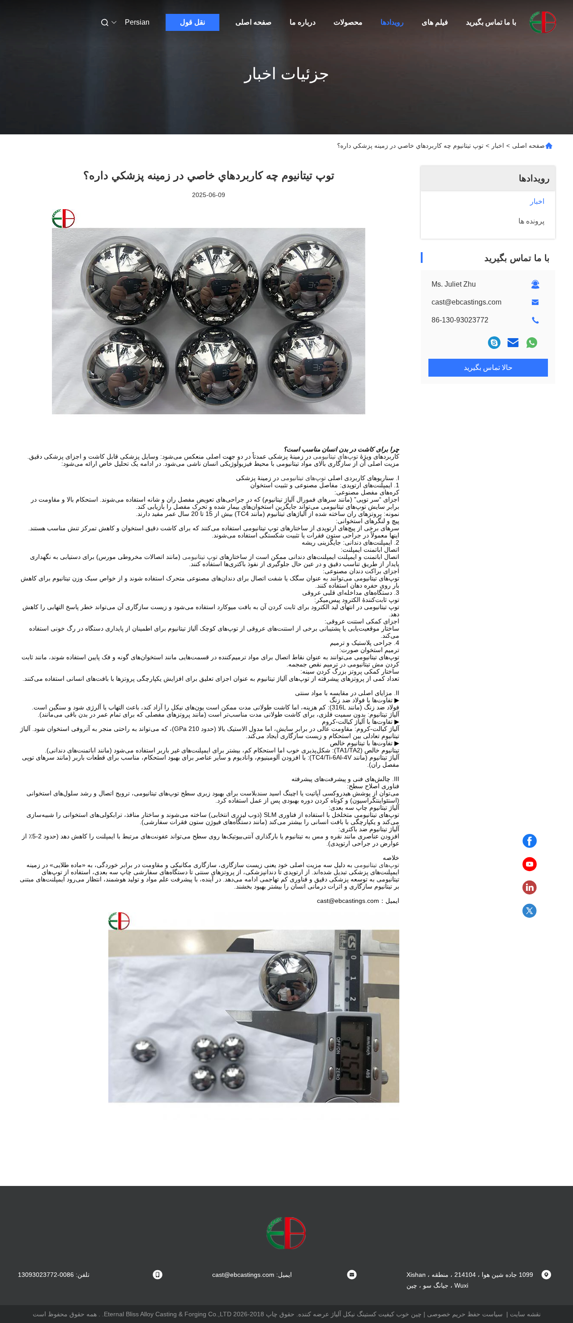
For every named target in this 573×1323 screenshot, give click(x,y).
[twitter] (530, 911)
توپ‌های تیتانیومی (335, 456)
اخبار (498, 145)
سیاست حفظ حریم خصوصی (465, 1314)
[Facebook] (530, 841)
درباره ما (303, 22)
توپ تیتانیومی (200, 556)
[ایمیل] (513, 342)
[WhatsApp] (532, 342)
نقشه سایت (525, 1314)
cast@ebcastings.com (466, 302)
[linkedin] (530, 888)
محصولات (348, 22)
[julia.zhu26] (494, 342)
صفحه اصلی (253, 22)
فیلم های (435, 22)
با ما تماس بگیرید (491, 22)
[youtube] (530, 864)
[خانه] (543, 22)
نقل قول (192, 22)
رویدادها (392, 22)
